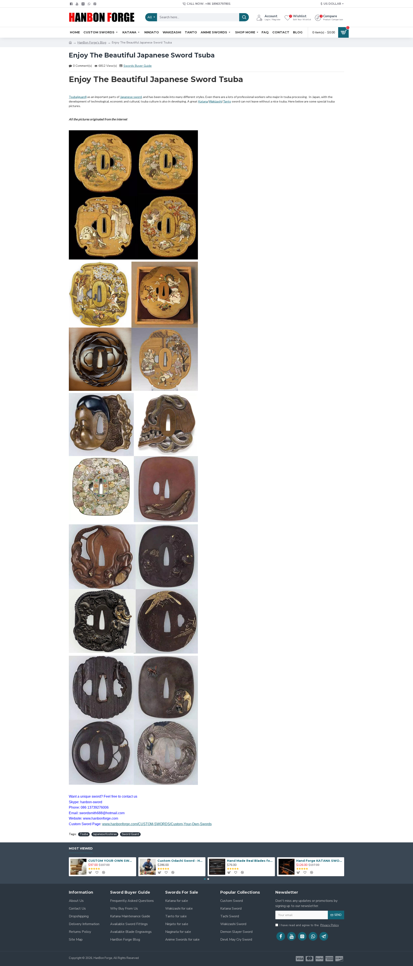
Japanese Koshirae (105, 834)
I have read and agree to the (309, 925)
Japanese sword (131, 97)
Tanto (227, 101)
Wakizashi (215, 101)
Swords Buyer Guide (137, 66)
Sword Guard (130, 834)
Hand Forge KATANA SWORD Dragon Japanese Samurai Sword (319, 861)
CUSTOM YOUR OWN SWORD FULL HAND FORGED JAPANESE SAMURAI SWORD (111, 861)
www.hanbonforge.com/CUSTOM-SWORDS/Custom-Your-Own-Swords (157, 824)
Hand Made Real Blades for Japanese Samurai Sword (250, 861)
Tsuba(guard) (78, 97)
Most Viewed (81, 848)
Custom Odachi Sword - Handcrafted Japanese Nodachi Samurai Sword (180, 861)
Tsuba (84, 834)
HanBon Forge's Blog (91, 42)
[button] (205, 879)
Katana (203, 101)
